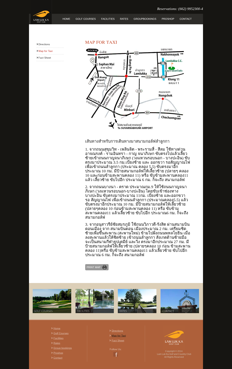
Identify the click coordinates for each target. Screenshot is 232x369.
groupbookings (145, 18)
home (66, 18)
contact (186, 18)
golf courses (86, 18)
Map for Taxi (45, 51)
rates (124, 18)
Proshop (58, 352)
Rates (56, 343)
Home (56, 328)
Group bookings (62, 348)
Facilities (58, 338)
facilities (108, 18)
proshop (168, 18)
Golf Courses (61, 333)
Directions (44, 44)
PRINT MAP (93, 267)
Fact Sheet (44, 57)
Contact (57, 357)
